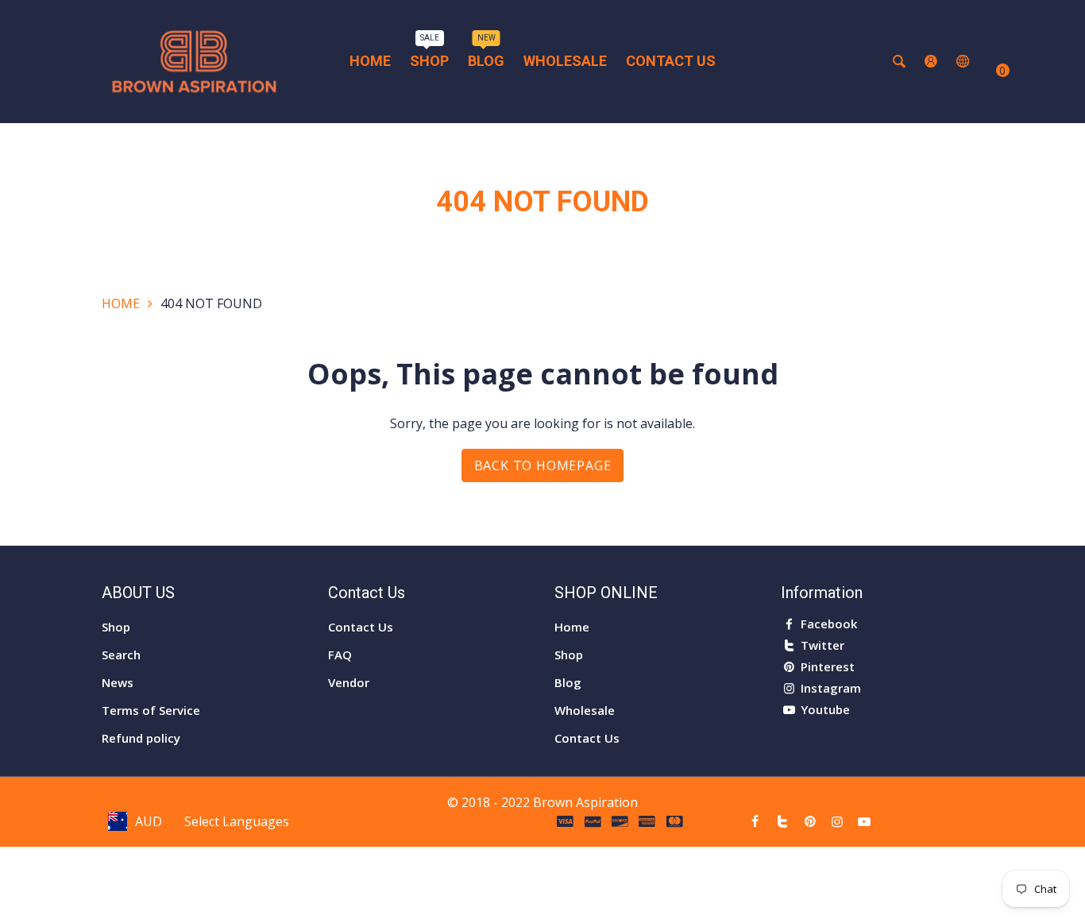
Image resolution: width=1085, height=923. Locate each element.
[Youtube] (864, 821)
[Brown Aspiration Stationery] (194, 60)
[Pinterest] (809, 821)
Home (121, 303)
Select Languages (236, 821)
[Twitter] (782, 821)
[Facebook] (755, 821)
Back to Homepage (543, 465)
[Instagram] (837, 821)
